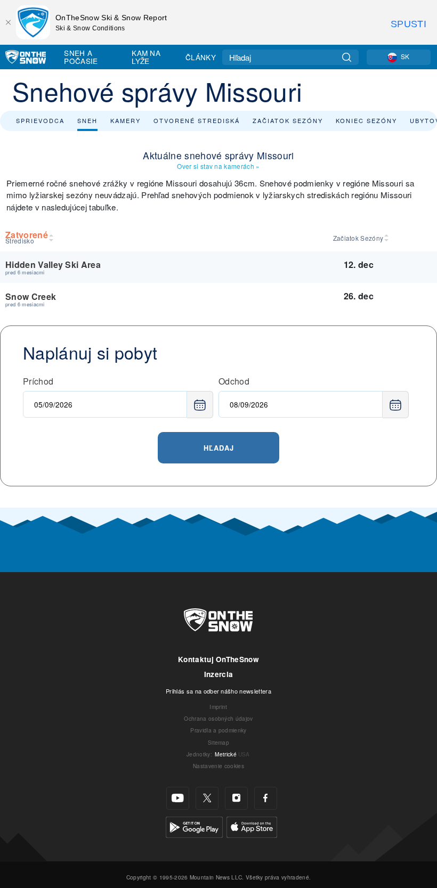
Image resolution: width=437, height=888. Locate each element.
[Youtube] (177, 798)
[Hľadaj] (347, 57)
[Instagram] (236, 798)
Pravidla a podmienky (218, 730)
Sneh (87, 120)
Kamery (125, 120)
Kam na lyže (146, 56)
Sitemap (218, 742)
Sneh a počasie (81, 56)
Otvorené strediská (196, 120)
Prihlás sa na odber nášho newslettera (218, 691)
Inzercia (218, 674)
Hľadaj (219, 448)
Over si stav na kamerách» (218, 165)
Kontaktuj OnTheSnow (218, 659)
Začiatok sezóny (288, 120)
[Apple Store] (251, 826)
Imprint (218, 707)
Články (200, 57)
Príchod (38, 381)
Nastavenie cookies (218, 766)
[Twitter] (207, 798)
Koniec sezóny (366, 120)
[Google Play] (194, 826)
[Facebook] (265, 798)
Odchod (233, 381)
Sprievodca (40, 120)
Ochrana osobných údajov (218, 718)
